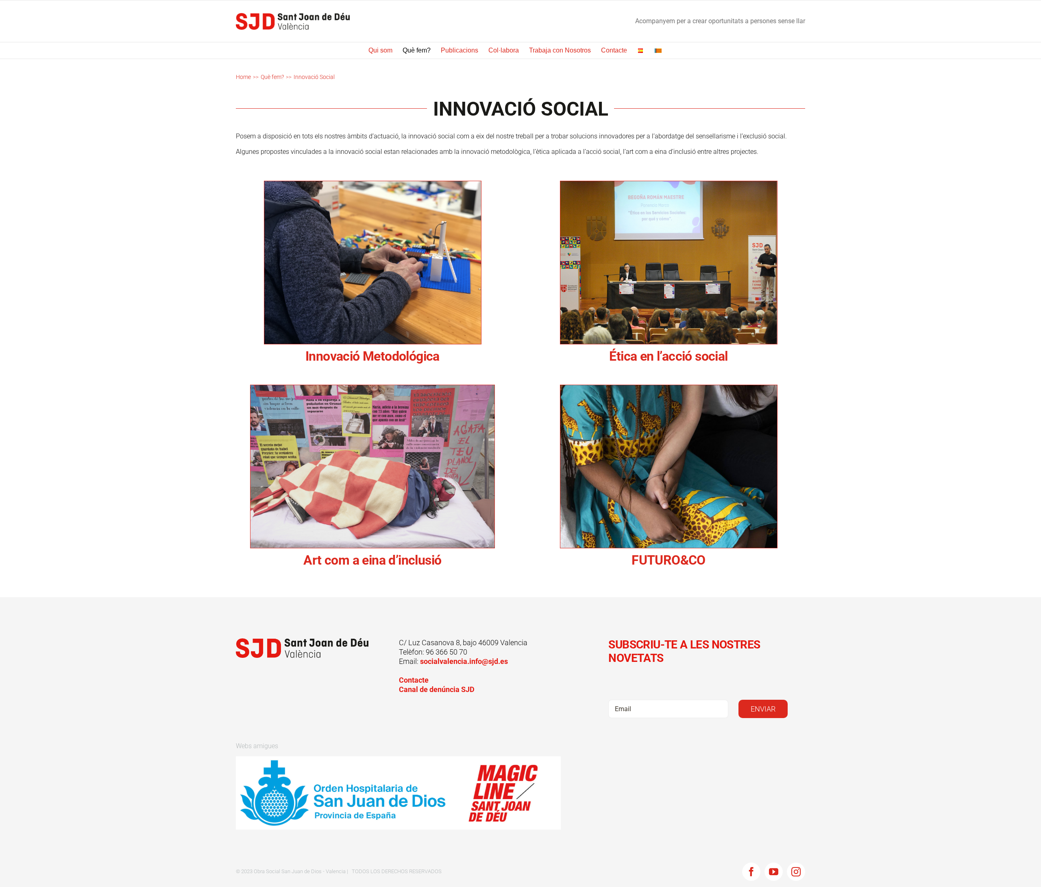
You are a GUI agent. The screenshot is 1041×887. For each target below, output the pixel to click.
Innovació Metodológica (372, 356)
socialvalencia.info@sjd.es (464, 661)
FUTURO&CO (669, 560)
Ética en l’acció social (668, 356)
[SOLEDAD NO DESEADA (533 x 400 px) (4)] (668, 388)
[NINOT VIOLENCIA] (372, 388)
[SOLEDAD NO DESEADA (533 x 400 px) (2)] (668, 184)
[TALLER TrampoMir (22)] (372, 184)
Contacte (414, 680)
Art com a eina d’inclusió (372, 560)
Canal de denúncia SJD (437, 689)
